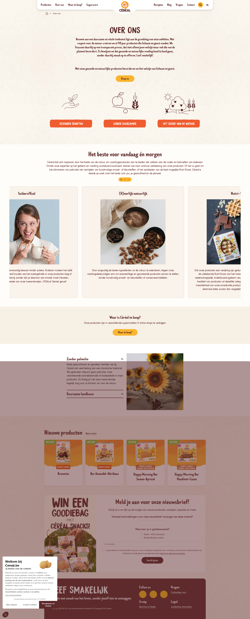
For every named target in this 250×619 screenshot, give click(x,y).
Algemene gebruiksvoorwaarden (172, 553)
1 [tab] (121, 179)
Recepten (158, 5)
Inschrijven (152, 560)
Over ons (59, 5)
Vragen (179, 5)
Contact (191, 5)
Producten (46, 5)
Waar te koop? (75, 5)
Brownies (63, 473)
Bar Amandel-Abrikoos (104, 473)
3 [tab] (129, 179)
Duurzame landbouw (80, 394)
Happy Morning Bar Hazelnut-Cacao (187, 476)
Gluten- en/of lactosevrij (154, 534)
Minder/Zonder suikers (154, 538)
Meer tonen (91, 433)
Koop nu (125, 78)
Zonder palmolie (77, 359)
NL (207, 5)
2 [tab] (125, 179)
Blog (169, 5)
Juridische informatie (181, 607)
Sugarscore (92, 5)
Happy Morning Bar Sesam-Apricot (145, 476)
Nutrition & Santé (147, 607)
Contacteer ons (178, 592)
